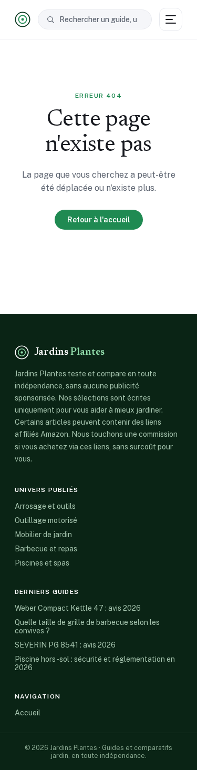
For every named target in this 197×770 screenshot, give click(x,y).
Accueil (27, 713)
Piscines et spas (42, 563)
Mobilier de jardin (43, 534)
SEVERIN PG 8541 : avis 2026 (65, 645)
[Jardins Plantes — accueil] (22, 19)
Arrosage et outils (45, 506)
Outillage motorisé (46, 520)
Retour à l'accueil (98, 219)
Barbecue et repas (46, 549)
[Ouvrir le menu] (170, 19)
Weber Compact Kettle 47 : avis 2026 (78, 608)
